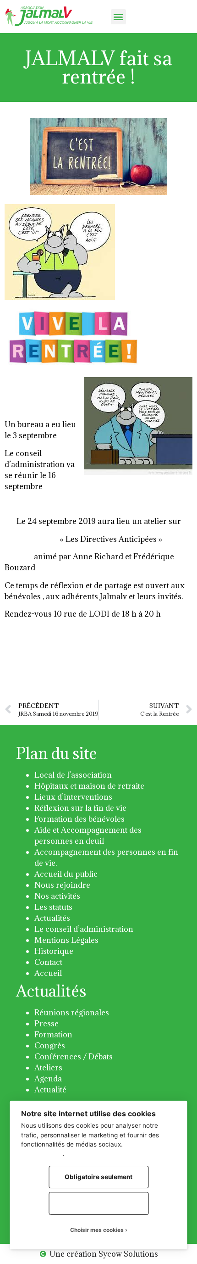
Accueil (48, 973)
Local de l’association (73, 775)
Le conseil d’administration (83, 929)
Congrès (49, 1046)
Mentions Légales (66, 940)
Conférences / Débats (73, 1057)
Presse (46, 1024)
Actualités (52, 918)
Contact (48, 962)
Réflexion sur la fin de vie (80, 808)
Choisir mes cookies (97, 1229)
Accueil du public (66, 874)
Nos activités (57, 896)
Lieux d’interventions (73, 797)
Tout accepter (98, 1203)
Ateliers (48, 1068)
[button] (118, 16)
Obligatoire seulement (98, 1176)
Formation (53, 1035)
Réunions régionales (71, 1013)
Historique (53, 951)
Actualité (50, 1090)
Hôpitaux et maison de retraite (89, 786)
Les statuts (53, 907)
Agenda (48, 1079)
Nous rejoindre (62, 885)
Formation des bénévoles (79, 819)
